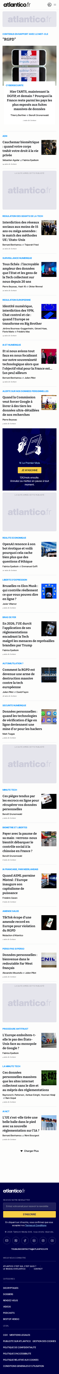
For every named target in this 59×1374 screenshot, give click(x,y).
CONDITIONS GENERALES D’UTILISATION (23, 1366)
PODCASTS (8, 1312)
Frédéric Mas (23, 331)
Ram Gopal (11, 1098)
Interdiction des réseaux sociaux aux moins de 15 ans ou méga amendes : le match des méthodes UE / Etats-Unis (21, 231)
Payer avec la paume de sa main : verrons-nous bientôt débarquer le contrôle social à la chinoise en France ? (20, 842)
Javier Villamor (10, 603)
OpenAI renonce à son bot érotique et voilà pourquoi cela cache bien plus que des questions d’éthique (19, 552)
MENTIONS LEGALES (20, 1335)
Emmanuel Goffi (29, 566)
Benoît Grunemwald (39, 115)
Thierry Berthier (18, 115)
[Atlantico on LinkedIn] (34, 1240)
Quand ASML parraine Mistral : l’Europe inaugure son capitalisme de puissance (19, 884)
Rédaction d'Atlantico (13, 935)
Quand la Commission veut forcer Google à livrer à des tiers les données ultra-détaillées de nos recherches (21, 406)
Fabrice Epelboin (30, 160)
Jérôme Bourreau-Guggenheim (18, 328)
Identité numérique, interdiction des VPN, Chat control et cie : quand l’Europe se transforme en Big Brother (22, 314)
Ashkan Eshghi (32, 1095)
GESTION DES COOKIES (44, 1341)
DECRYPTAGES (10, 1288)
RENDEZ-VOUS (10, 1300)
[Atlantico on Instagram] (43, 1240)
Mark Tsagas (9, 733)
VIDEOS (7, 1306)
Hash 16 (22, 286)
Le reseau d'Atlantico (14, 1269)
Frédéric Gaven (10, 898)
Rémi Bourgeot (32, 1135)
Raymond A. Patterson (13, 1095)
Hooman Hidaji (48, 1095)
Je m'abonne (30, 470)
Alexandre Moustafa (12, 972)
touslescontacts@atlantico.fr (29, 1249)
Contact (38, 1269)
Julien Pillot (30, 377)
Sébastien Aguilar (11, 160)
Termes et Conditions (35, 1225)
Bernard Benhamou (12, 244)
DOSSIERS (8, 1294)
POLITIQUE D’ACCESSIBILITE (17, 1353)
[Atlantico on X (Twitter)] (16, 1240)
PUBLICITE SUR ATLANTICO (17, 1341)
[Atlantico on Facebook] (25, 1240)
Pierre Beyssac (10, 286)
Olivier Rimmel (36, 286)
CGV (5, 1335)
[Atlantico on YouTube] (52, 1240)
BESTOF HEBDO (11, 1319)
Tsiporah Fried (32, 244)
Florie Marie (8, 331)
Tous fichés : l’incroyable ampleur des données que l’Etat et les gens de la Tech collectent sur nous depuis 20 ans (21, 272)
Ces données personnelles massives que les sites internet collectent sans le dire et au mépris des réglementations (26, 1081)
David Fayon (22, 692)
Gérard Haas (41, 328)
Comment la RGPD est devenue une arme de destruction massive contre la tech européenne (19, 678)
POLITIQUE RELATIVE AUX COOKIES (20, 1359)
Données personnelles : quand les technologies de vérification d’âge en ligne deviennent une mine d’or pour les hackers (23, 720)
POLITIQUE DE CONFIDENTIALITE (19, 1347)
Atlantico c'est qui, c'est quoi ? (19, 1266)
